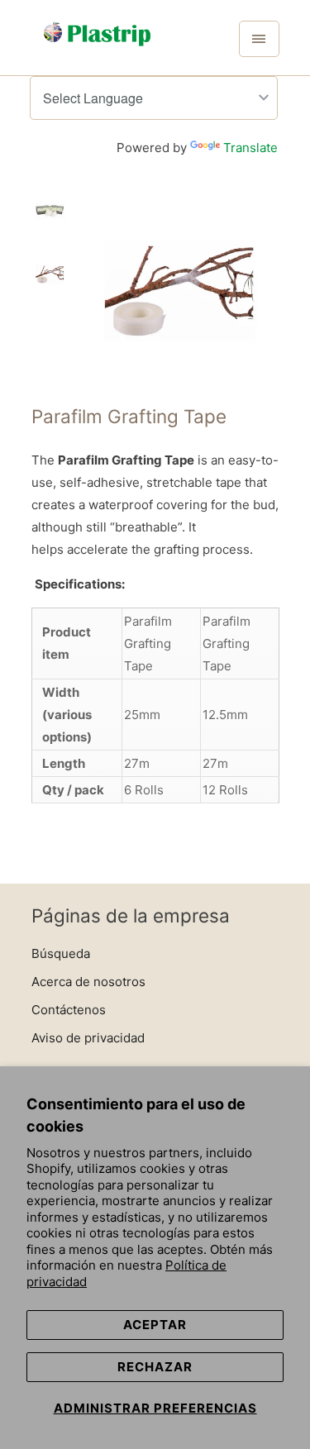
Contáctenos (68, 1010)
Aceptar (155, 1324)
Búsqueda (60, 953)
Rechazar (155, 1367)
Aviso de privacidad (88, 1038)
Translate (250, 147)
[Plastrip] (97, 43)
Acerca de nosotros (88, 981)
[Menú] (259, 39)
